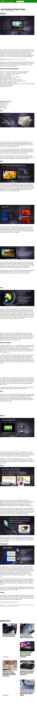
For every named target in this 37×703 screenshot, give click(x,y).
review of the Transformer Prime (19, 59)
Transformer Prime (15, 606)
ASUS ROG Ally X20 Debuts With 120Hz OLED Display (9, 635)
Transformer (5, 606)
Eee (27, 605)
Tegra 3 (13, 345)
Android (21, 605)
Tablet (1, 606)
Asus (24, 605)
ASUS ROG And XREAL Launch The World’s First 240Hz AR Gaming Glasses (26, 636)
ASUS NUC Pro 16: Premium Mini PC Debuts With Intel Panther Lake (27, 672)
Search (15, 1)
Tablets (9, 605)
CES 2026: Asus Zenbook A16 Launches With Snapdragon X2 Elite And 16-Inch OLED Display (27, 693)
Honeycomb (30, 605)
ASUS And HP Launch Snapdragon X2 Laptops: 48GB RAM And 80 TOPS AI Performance (9, 673)
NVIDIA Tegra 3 (3, 74)
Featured (5, 605)
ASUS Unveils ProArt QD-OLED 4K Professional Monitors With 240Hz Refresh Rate (26, 654)
